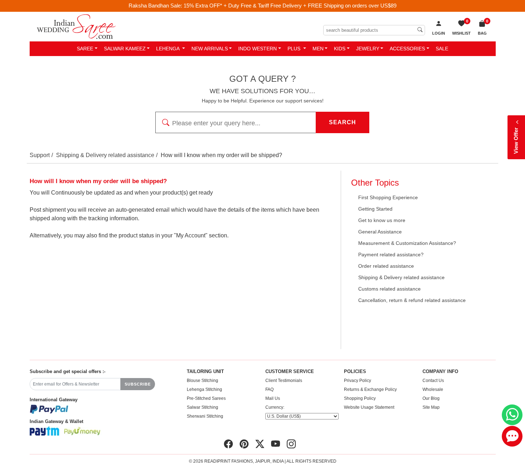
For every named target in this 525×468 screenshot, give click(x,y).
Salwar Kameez (125, 48)
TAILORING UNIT (205, 371)
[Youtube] (275, 444)
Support (40, 155)
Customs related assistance (389, 289)
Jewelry (367, 48)
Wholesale (432, 389)
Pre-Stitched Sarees (206, 398)
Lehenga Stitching (204, 389)
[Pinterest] (244, 444)
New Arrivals (209, 48)
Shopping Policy (360, 398)
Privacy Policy (357, 380)
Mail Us (272, 398)
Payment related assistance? (391, 254)
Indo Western (257, 48)
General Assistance (380, 232)
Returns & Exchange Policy (370, 389)
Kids (339, 48)
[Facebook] (228, 444)
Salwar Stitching (202, 407)
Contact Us (433, 380)
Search (342, 122)
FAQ (269, 389)
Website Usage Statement (369, 407)
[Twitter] (259, 444)
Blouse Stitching (202, 380)
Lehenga (168, 48)
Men (318, 48)
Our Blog (431, 398)
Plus (295, 48)
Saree (85, 48)
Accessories (407, 48)
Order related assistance (386, 266)
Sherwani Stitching (205, 416)
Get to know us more (381, 220)
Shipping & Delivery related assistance (105, 155)
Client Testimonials (283, 380)
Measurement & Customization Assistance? (407, 243)
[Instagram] (291, 444)
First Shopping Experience (388, 197)
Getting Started (375, 209)
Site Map (431, 407)
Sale (442, 48)
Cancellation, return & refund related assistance (412, 300)
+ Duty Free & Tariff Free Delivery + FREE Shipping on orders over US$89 (310, 5)
